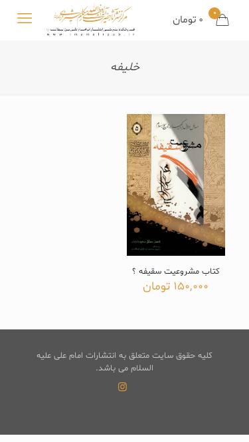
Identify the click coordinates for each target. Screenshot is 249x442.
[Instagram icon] (122, 388)
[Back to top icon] (222, 415)
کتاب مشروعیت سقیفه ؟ (176, 272)
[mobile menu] (24, 20)
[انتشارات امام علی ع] (90, 19)
